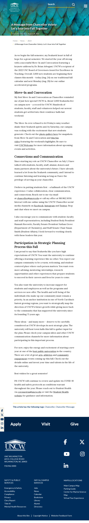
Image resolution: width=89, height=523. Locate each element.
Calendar (38, 494)
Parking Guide (70, 489)
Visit (45, 424)
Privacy (7, 497)
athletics (48, 355)
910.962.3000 (10, 466)
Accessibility (9, 491)
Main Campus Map (71, 485)
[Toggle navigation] (85, 6)
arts (41, 355)
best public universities (44, 351)
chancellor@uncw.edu (28, 198)
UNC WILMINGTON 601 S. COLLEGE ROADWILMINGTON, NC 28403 (15, 459)
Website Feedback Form (61, 515)
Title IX (7, 503)
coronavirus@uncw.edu (29, 392)
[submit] (73, 4)
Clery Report (9, 500)
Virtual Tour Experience (74, 498)
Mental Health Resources (15, 506)
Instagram (49, 205)
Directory (38, 506)
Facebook (39, 205)
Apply (15, 424)
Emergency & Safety (13, 488)
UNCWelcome (26, 145)
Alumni (37, 503)
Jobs (36, 488)
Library (37, 500)
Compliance (9, 494)
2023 (29, 41)
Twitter (63, 205)
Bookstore (38, 497)
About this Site (23, 515)
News (22, 41)
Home (15, 41)
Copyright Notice (40, 515)
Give (74, 424)
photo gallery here (48, 134)
